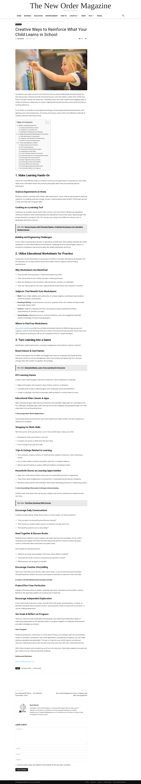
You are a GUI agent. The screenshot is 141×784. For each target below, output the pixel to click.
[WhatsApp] (32, 43)
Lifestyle (73, 16)
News (83, 16)
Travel (99, 16)
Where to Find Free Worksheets (30, 140)
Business (27, 16)
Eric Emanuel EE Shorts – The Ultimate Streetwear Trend (28, 694)
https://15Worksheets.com (24, 662)
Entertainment (52, 16)
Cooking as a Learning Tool (29, 129)
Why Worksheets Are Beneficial (30, 136)
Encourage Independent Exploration (32, 166)
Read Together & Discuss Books (30, 159)
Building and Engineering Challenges (32, 132)
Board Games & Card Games (29, 145)
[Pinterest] (27, 43)
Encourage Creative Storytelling (30, 162)
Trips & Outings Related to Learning (32, 153)
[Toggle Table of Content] (46, 122)
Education (38, 16)
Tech (90, 16)
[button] (123, 16)
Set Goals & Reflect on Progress (31, 168)
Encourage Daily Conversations (30, 157)
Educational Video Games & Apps (31, 149)
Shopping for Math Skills (28, 151)
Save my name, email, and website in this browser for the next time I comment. (44, 765)
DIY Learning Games (27, 147)
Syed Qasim (20, 38)
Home (19, 16)
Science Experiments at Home (30, 127)
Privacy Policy (107, 782)
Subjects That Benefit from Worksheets (33, 138)
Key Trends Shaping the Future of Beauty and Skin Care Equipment (71, 694)
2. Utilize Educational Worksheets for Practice (33, 134)
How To (64, 16)
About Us (93, 782)
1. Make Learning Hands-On (27, 125)
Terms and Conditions (119, 782)
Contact (100, 782)
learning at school (26, 668)
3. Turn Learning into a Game (28, 143)
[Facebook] (17, 43)
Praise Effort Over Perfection (30, 164)
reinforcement (37, 668)
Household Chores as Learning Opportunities (34, 155)
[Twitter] (22, 43)
